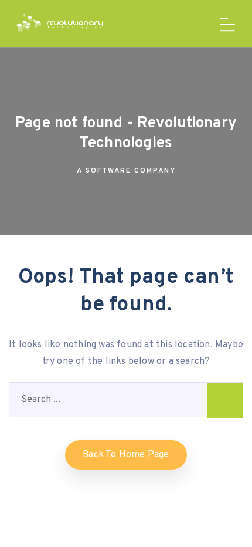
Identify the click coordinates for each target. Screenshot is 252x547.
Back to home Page (126, 455)
